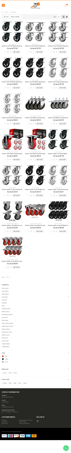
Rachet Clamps (6, 329)
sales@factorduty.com (8, 407)
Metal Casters (12, 44)
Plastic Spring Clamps (7, 323)
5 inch (15, 373)
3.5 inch (4, 373)
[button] (3, 5)
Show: (55, 16)
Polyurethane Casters (35, 116)
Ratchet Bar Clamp (7, 332)
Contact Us (4, 422)
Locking (5, 383)
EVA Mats (4, 300)
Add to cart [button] (16, 52)
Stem (19, 383)
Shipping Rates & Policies (26, 420)
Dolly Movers (8, 80)
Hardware (4, 303)
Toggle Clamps (6, 344)
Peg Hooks (5, 317)
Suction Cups (5, 341)
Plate (10, 383)
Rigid (15, 383)
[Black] (3, 359)
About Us (4, 420)
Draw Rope (5, 297)
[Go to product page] (12, 31)
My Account (5, 423)
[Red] (3, 356)
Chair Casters (5, 288)
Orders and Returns (24, 423)
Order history (22, 422)
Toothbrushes (5, 346)
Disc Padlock (5, 291)
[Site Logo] (35, 5)
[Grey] (3, 362)
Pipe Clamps (5, 320)
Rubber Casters (6, 335)
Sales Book (5, 338)
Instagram (37, 421)
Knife (3, 306)
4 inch (10, 373)
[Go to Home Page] (2, 12)
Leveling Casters (6, 308)
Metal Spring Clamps (7, 314)
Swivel (24, 383)
